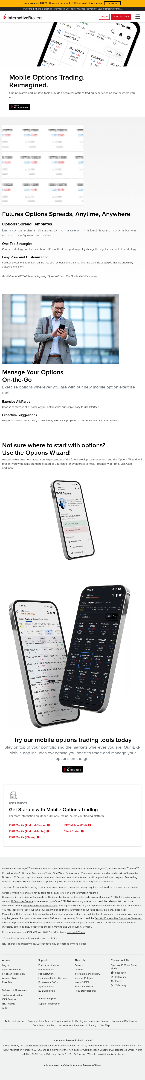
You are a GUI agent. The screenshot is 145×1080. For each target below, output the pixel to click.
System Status (46, 986)
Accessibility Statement (71, 1025)
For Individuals (46, 969)
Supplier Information (49, 1003)
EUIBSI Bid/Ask (46, 990)
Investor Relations (84, 978)
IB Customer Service (22, 901)
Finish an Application (13, 973)
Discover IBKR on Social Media (124, 967)
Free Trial (7, 982)
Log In (104, 16)
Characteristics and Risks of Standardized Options (29, 897)
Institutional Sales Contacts (53, 978)
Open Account (121, 16)
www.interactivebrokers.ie (111, 1054)
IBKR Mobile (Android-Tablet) (27, 831)
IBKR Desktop (9, 999)
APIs (4, 1008)
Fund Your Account (48, 965)
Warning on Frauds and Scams (91, 1021)
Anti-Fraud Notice (14, 1021)
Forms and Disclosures (124, 1021)
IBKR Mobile (8, 1003)
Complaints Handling (44, 1025)
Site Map (105, 1025)
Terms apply (95, 3)
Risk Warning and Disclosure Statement (69, 926)
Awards (79, 965)
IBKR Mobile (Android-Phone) (27, 825)
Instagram (120, 977)
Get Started (112, 3)
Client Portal (71, 831)
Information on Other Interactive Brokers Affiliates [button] (74, 1065)
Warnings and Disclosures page (40, 905)
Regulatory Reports (85, 990)
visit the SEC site (76, 932)
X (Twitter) (120, 985)
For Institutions (46, 973)
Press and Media (84, 986)
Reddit (118, 981)
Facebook (120, 972)
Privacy (92, 1025)
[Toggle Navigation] (137, 17)
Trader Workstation (12, 995)
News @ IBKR (82, 982)
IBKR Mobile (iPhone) (22, 837)
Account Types (10, 978)
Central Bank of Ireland (36, 1045)
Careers (79, 969)
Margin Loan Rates (12, 914)
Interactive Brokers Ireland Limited (72, 1040)
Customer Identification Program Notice (49, 1021)
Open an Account (11, 969)
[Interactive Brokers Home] (23, 17)
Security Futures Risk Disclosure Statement (118, 918)
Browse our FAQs (48, 982)
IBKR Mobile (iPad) (75, 825)
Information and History (87, 973)
